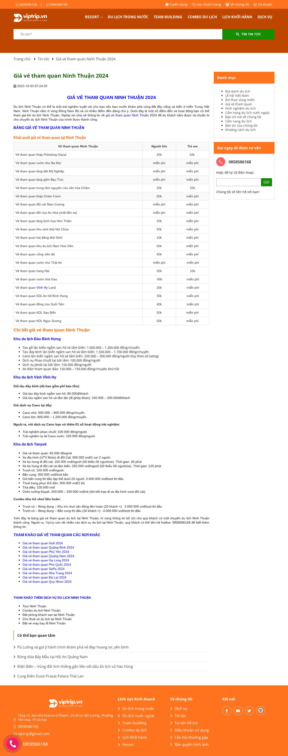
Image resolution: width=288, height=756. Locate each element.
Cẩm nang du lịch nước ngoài (247, 112)
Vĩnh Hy (42, 287)
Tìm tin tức (251, 34)
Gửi (266, 182)
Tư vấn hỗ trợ (186, 722)
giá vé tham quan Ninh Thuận (127, 115)
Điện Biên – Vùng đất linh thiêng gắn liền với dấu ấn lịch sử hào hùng (74, 666)
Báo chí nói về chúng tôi (243, 117)
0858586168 (27, 4)
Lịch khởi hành (237, 16)
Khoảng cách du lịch (240, 130)
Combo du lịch (202, 16)
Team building (168, 16)
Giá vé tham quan (238, 104)
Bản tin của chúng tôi (241, 125)
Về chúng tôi (239, 4)
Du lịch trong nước (128, 16)
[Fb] (226, 710)
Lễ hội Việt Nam (237, 95)
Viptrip (49, 522)
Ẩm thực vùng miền (240, 100)
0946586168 (58, 4)
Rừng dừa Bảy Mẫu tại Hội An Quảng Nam (52, 656)
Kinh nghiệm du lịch (240, 108)
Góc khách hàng (208, 4)
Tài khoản (264, 4)
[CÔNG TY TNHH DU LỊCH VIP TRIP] (36, 18)
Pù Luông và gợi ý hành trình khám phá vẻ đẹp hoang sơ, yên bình (72, 647)
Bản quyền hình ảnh (192, 744)
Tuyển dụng (178, 4)
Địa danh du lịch (237, 91)
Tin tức (180, 715)
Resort (92, 16)
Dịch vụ (265, 16)
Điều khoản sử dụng (192, 730)
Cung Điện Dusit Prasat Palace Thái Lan (50, 676)
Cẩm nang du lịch (238, 121)
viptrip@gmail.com (34, 733)
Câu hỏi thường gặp (191, 737)
